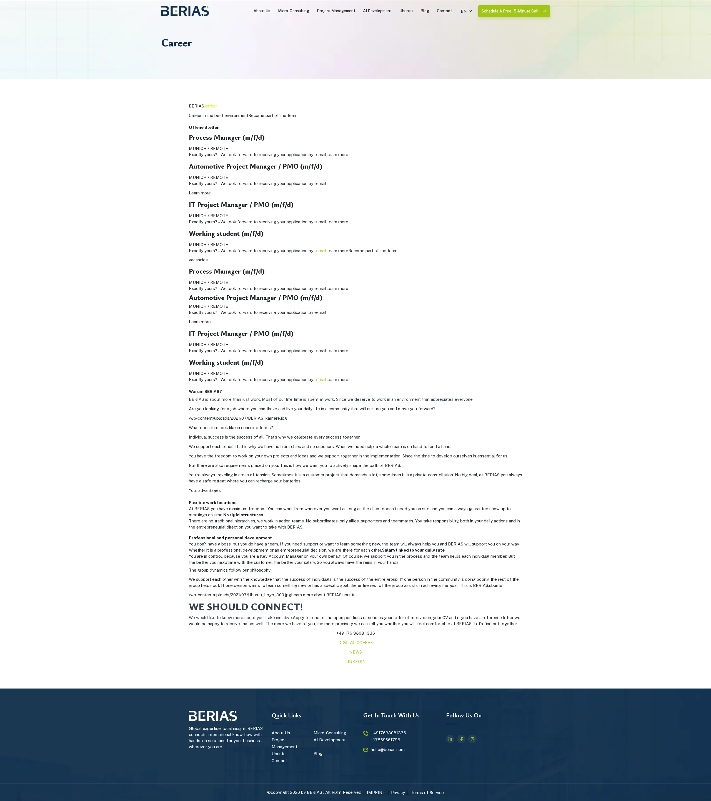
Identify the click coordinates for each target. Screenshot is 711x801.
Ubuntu (406, 11)
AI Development (377, 11)
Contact (444, 11)
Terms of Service (427, 792)
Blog (424, 11)
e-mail (320, 250)
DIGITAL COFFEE (355, 642)
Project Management (336, 11)
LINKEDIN (355, 661)
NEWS (355, 652)
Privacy (398, 792)
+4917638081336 (388, 732)
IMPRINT (376, 792)
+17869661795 (385, 739)
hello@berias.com (388, 749)
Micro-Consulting (293, 11)
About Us (262, 11)
